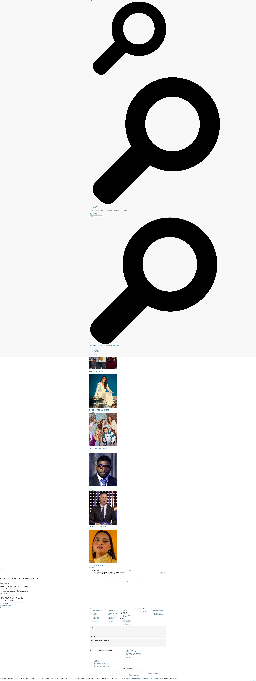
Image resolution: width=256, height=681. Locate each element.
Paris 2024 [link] (125, 616)
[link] (96, 350)
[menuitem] (129, 205)
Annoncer (153, 347)
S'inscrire (163, 572)
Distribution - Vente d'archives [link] (112, 620)
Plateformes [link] (95, 613)
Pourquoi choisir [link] (127, 623)
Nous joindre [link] (95, 206)
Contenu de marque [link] (112, 612)
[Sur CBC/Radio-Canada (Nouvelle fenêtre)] (153, 673)
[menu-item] (91, 345)
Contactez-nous (129, 650)
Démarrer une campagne (5, 605)
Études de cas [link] (126, 610)
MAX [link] (112, 615)
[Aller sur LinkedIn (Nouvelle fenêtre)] (96, 354)
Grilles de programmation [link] (96, 616)
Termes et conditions (94, 673)
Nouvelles (128, 649)
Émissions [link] (95, 614)
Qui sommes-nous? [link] (127, 620)
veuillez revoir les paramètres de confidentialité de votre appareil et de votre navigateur (145, 678)
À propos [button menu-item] (125, 210)
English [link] (94, 207)
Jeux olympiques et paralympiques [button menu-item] (114, 210)
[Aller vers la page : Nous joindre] (133, 651)
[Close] (0, 607)
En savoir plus (253, 680)
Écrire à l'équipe (3, 593)
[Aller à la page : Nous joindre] (100, 352)
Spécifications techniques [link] (95, 620)
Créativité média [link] (111, 610)
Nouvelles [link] (95, 205)
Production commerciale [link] (113, 613)
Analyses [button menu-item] (103, 210)
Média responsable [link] (127, 621)
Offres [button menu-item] (92, 210)
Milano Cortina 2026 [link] (127, 615)
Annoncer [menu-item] (131, 210)
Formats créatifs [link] (96, 618)
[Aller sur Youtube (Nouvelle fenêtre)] (96, 355)
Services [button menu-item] (97, 210)
